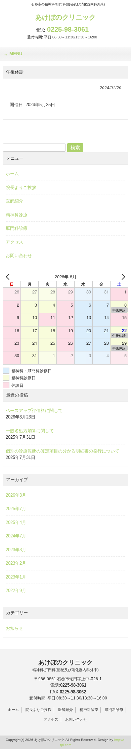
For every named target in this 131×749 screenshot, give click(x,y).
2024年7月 (16, 535)
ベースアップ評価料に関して (34, 410)
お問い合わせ (19, 255)
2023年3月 (16, 549)
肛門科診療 (17, 228)
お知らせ (14, 628)
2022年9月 (16, 590)
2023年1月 (16, 577)
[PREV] (9, 276)
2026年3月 (16, 495)
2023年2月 (16, 563)
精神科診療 (17, 214)
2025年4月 (16, 522)
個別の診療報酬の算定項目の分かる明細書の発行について (62, 451)
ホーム (12, 173)
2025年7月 (16, 508)
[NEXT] (122, 276)
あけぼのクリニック (65, 17)
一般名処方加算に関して (30, 430)
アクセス (14, 242)
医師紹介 (14, 201)
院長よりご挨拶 (21, 187)
